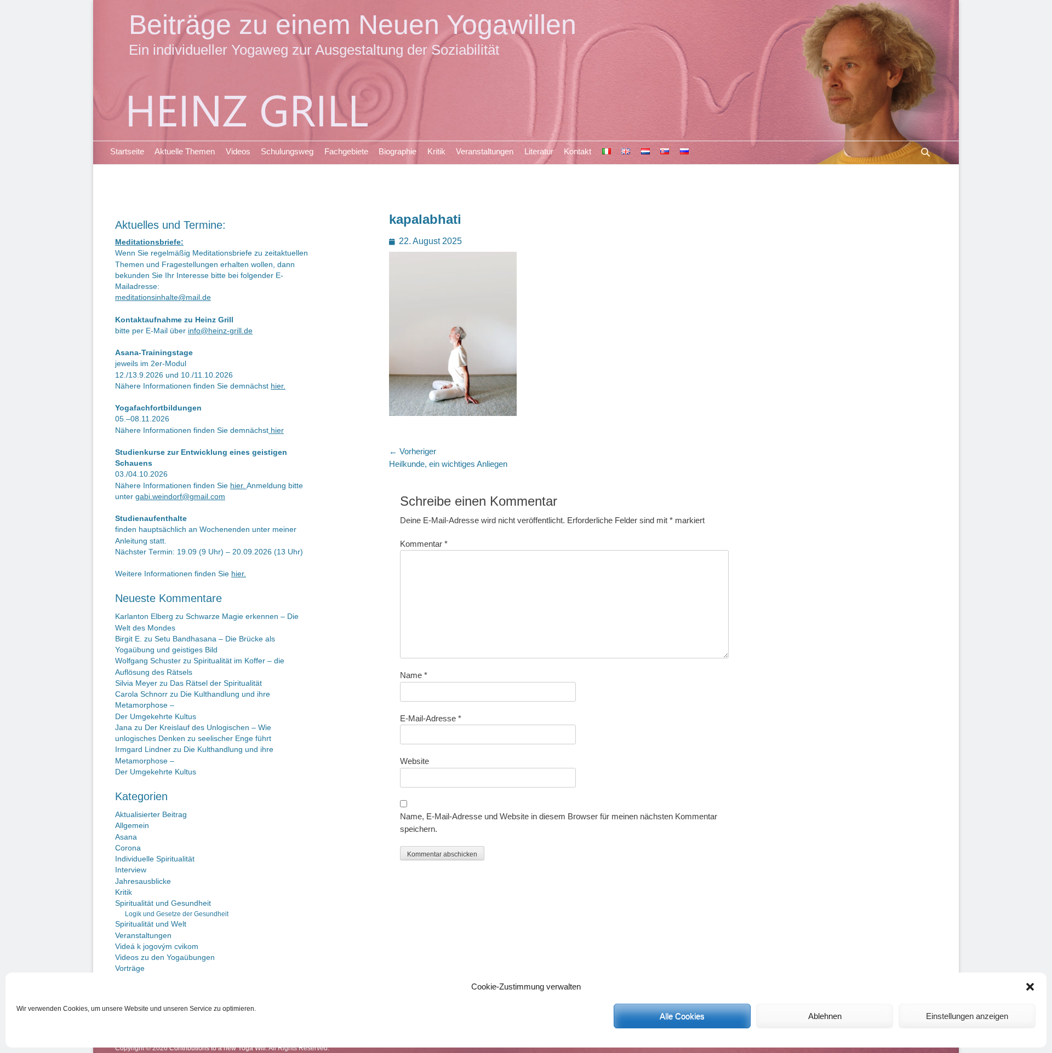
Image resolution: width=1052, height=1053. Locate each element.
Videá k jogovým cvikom (156, 946)
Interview (130, 870)
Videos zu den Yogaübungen (165, 957)
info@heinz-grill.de (220, 331)
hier (276, 430)
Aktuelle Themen (185, 151)
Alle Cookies (682, 1016)
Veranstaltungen (484, 151)
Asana (126, 837)
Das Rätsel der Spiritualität (216, 683)
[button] (1030, 986)
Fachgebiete (346, 151)
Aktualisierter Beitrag (151, 815)
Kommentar (424, 543)
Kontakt (577, 151)
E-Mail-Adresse (430, 718)
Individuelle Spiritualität (155, 859)
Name (413, 675)
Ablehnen (825, 1016)
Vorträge (130, 968)
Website (414, 761)
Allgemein (132, 825)
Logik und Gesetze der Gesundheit (176, 914)
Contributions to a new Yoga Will (217, 1048)
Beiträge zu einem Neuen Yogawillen (352, 24)
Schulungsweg (287, 151)
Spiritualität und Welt (150, 924)
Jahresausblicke (143, 881)
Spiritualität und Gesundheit (163, 903)
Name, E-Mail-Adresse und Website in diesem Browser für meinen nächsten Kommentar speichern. (558, 823)
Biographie (397, 151)
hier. (278, 386)
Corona (128, 848)
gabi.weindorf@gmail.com (180, 497)
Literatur (538, 151)
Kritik (436, 151)
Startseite (127, 151)
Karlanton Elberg (144, 616)
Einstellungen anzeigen (967, 1016)
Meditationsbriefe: (149, 242)
